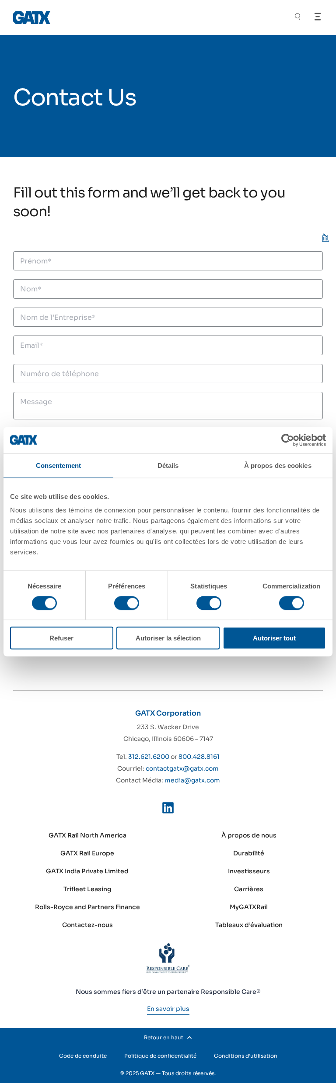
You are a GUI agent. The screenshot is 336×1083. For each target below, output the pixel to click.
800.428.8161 (199, 757)
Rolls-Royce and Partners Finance (87, 907)
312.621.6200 (148, 757)
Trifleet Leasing (87, 889)
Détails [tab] (168, 465)
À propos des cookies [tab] (278, 465)
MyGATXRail (249, 907)
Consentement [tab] (58, 465)
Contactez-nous (87, 925)
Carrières (248, 889)
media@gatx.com (192, 780)
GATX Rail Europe (87, 853)
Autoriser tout (274, 638)
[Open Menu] (317, 16)
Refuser (61, 638)
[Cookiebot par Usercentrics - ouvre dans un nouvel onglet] (287, 439)
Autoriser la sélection (168, 638)
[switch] (126, 603)
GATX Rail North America (87, 835)
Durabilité (248, 853)
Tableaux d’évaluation (249, 925)
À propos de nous (248, 835)
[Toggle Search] (297, 17)
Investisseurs (249, 871)
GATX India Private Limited (87, 871)
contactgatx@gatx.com (182, 768)
